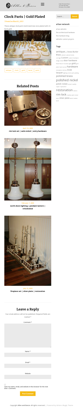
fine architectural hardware (65, 32)
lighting (65, 73)
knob (69, 70)
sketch (72, 98)
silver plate (64, 98)
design (58, 61)
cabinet (63, 55)
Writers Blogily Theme (64, 405)
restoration (64, 90)
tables (75, 98)
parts (37, 70)
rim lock (61, 94)
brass (69, 51)
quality (74, 84)
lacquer (59, 72)
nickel (69, 73)
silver (57, 98)
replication (63, 86)
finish (57, 63)
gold (23, 70)
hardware (72, 66)
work (57, 101)
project (70, 84)
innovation (59, 70)
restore (75, 90)
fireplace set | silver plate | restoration (27, 291)
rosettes (69, 95)
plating (77, 73)
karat (30, 70)
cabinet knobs (70, 55)
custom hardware (74, 58)
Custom (64, 57)
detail (61, 61)
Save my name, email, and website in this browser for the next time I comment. (26, 388)
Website (28, 373)
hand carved (63, 67)
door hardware (70, 60)
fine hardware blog (62, 36)
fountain (66, 63)
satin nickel (75, 95)
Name (28, 351)
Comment (28, 322)
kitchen (65, 70)
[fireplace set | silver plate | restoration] (27, 250)
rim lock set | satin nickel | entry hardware (28, 131)
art (66, 52)
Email (27, 362)
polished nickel (67, 80)
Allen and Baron (24, 405)
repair (58, 86)
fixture (61, 63)
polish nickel (61, 84)
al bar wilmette (61, 29)
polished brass (64, 76)
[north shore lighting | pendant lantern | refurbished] (27, 168)
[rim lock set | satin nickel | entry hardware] (27, 107)
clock (16, 70)
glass (70, 63)
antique (8, 70)
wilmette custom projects (65, 39)
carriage (58, 58)
